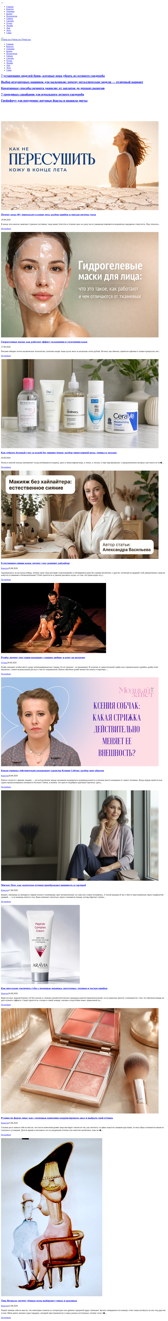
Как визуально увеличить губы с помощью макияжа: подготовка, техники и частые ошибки (54, 988)
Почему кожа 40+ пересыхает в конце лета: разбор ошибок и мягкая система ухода (48, 214)
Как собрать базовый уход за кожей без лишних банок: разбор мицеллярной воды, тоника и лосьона (59, 452)
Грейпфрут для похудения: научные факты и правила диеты (44, 100)
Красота (4, 568)
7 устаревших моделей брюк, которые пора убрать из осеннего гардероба (53, 75)
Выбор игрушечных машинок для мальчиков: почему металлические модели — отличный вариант (72, 82)
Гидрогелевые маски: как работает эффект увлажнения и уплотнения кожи (44, 341)
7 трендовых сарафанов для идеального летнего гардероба (42, 94)
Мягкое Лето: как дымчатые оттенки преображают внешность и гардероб (43, 885)
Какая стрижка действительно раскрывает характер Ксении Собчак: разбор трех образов (52, 770)
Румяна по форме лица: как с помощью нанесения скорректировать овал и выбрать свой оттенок (57, 1118)
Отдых (4, 662)
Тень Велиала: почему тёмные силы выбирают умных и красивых (39, 1300)
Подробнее (6, 229)
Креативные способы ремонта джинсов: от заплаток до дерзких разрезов (53, 88)
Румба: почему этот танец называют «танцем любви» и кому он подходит (43, 657)
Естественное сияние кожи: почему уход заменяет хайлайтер (35, 563)
